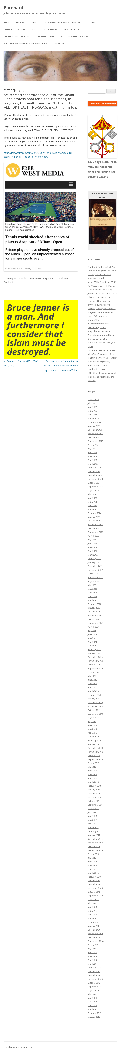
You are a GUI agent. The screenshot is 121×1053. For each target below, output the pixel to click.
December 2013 (95, 975)
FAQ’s (34, 29)
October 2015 (94, 891)
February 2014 (94, 967)
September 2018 (95, 759)
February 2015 (94, 922)
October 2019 (94, 710)
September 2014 (95, 941)
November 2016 (95, 842)
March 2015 (93, 918)
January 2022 (94, 607)
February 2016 (94, 876)
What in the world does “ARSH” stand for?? (25, 43)
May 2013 (92, 1001)
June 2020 (92, 679)
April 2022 (92, 596)
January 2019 (94, 744)
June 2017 (92, 816)
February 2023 (94, 558)
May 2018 (92, 774)
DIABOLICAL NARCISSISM (15, 29)
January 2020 (94, 698)
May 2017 (92, 819)
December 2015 (95, 884)
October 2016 (94, 846)
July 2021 (92, 630)
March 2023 (93, 554)
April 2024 (92, 505)
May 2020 (92, 683)
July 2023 (92, 539)
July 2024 (92, 494)
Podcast (20, 22)
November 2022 (95, 569)
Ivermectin (59, 43)
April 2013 (92, 1005)
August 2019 (93, 717)
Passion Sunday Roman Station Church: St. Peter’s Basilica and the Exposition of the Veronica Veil (60, 366)
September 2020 (95, 668)
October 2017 (94, 801)
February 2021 (94, 649)
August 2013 (93, 990)
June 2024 (92, 498)
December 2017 (95, 793)
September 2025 (95, 441)
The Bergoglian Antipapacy (17, 36)
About (35, 22)
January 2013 (94, 1016)
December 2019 (95, 702)
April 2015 (92, 914)
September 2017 (95, 804)
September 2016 (95, 850)
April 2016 (92, 869)
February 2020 (94, 694)
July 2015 (92, 903)
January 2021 (94, 653)
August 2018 (93, 763)
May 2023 (92, 547)
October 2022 (94, 573)
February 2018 (94, 785)
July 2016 (92, 857)
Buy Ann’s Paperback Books (74, 36)
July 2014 (92, 948)
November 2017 (95, 797)
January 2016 (94, 880)
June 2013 (92, 997)
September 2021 (95, 623)
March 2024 (93, 509)
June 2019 (92, 725)
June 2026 (92, 407)
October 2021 (94, 619)
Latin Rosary (50, 29)
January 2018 (94, 789)
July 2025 (92, 448)
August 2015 (93, 899)
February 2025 (94, 467)
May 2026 (92, 410)
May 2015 (92, 910)
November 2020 (95, 660)
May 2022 (92, 592)
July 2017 (92, 812)
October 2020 (94, 664)
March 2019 (93, 736)
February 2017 (94, 831)
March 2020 (93, 691)
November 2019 (95, 706)
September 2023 (95, 532)
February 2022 (94, 604)
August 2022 (93, 581)
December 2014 (95, 929)
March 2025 (93, 463)
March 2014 (93, 963)
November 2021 (95, 615)
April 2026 (92, 414)
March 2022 (93, 600)
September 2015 (95, 895)
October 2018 (94, 755)
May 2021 (92, 638)
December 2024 (95, 475)
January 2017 (94, 835)
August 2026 (93, 399)
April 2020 (92, 687)
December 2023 (95, 520)
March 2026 (93, 418)
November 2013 (95, 979)
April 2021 (92, 641)
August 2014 (93, 944)
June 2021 (92, 634)
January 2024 (94, 516)
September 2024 (95, 486)
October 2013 (94, 982)
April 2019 (92, 732)
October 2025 (94, 437)
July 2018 (92, 766)
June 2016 (92, 861)
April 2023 (92, 551)
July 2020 (92, 676)
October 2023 (94, 528)
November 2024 (95, 479)
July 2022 (92, 585)
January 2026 (94, 426)
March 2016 (93, 873)
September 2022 (95, 577)
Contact (92, 22)
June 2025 (92, 452)
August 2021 (93, 626)
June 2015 (92, 907)
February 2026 (94, 422)
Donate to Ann (46, 36)
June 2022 (92, 588)
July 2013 (92, 994)
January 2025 (94, 471)
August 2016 (93, 854)
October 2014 (94, 937)
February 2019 (94, 740)
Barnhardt (14, 7)
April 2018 (92, 778)
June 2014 (92, 952)
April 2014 (92, 960)
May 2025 (92, 456)
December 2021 (95, 611)
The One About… (72, 29)
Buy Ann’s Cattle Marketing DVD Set (63, 22)
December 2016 (95, 838)
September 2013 (95, 986)
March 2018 (93, 782)
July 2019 (92, 721)
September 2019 (95, 713)
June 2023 (92, 543)
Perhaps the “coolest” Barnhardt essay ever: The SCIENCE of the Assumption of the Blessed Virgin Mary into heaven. (102, 373)
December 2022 (95, 566)
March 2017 (93, 827)
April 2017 (92, 823)
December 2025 (95, 429)
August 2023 (93, 535)
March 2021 (93, 645)
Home (6, 22)
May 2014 (92, 956)
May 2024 (92, 501)
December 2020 (95, 657)
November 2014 (95, 933)
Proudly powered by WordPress (18, 1047)
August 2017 (93, 808)
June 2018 (92, 770)
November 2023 (95, 524)
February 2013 (94, 1013)
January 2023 (94, 562)
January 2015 (94, 926)
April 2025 (92, 460)
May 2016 (92, 865)
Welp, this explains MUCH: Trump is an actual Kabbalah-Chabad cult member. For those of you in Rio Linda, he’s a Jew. (102, 339)
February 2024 (94, 513)
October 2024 (94, 482)
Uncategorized (35, 278)
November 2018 (95, 751)
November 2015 (95, 888)
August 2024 (93, 490)
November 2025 (95, 433)
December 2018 (95, 748)
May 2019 (92, 729)
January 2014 (94, 971)
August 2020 (93, 672)
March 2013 (93, 1009)
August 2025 (93, 444)
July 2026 (92, 403)
